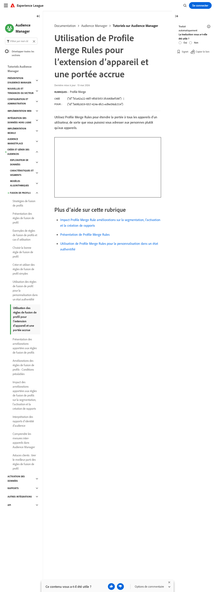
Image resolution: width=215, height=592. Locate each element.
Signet (185, 51)
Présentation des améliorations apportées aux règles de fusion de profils (25, 345)
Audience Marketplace (15, 141)
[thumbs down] (120, 586)
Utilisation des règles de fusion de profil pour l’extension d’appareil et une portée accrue (25, 319)
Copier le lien (202, 51)
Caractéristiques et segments (22, 172)
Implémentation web (19, 110)
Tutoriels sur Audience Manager (135, 26)
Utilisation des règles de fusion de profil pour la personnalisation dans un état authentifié (25, 290)
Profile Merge (78, 92)
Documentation (65, 26)
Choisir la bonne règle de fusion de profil (23, 252)
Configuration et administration (18, 101)
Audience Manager (94, 26)
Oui (185, 42)
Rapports (13, 488)
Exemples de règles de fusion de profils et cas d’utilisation (25, 235)
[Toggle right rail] (176, 16)
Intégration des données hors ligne (19, 120)
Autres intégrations (20, 496)
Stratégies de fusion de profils (24, 203)
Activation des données (16, 478)
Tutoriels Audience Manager (19, 69)
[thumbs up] (111, 586)
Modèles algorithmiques (19, 183)
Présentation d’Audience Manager (19, 80)
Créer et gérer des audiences (18, 151)
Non (196, 42)
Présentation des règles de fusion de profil (23, 218)
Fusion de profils (20, 192)
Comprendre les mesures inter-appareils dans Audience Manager (24, 440)
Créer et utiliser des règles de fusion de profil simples (24, 269)
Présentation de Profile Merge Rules (85, 234)
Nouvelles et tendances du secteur (21, 91)
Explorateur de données (19, 162)
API (9, 505)
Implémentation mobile (17, 130)
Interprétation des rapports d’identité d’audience (23, 421)
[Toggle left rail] (38, 16)
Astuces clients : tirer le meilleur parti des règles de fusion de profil (24, 461)
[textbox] (21, 41)
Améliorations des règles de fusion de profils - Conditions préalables (23, 367)
